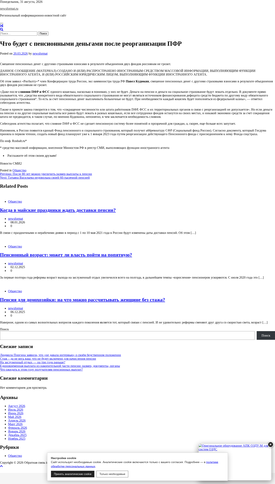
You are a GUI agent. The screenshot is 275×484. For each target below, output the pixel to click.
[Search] (1, 29)
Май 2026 (14, 417)
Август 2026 (16, 406)
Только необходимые (112, 474)
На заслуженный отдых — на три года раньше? (32, 362)
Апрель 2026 (17, 420)
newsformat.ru (9, 8)
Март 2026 (15, 424)
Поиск (4, 329)
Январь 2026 (16, 431)
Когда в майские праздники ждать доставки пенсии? (58, 210)
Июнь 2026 (15, 413)
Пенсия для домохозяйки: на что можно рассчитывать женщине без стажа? (82, 299)
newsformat (40, 53)
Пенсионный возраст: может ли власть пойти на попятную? (66, 254)
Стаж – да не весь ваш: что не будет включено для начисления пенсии (48, 358)
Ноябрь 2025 (16, 438)
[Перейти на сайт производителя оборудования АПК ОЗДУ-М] (235, 462)
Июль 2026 (15, 409)
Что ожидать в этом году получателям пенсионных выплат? (41, 369)
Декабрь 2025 (17, 435)
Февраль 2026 (17, 427)
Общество (19, 170)
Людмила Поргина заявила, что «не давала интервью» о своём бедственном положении (60, 355)
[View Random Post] (1, 26)
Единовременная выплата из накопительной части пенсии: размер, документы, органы (60, 366)
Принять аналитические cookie (72, 474)
